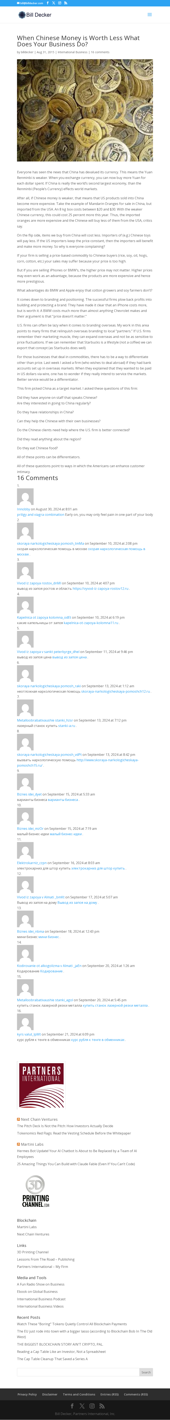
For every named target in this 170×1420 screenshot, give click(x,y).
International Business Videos (40, 1306)
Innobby (23, 509)
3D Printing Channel (33, 1252)
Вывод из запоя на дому (77, 902)
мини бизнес (48, 937)
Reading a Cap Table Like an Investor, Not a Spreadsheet (61, 1351)
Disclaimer (49, 1394)
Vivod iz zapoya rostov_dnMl (39, 583)
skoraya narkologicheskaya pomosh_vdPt (49, 754)
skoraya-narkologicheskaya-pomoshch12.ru (115, 691)
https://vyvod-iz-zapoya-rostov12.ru (100, 588)
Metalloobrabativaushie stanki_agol (45, 1000)
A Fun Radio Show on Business (40, 1284)
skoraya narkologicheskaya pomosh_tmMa (50, 543)
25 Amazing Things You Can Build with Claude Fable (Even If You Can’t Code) (76, 1164)
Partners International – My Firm (42, 1266)
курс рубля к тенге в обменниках (97, 1039)
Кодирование (51, 971)
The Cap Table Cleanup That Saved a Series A (52, 1359)
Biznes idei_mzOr (30, 828)
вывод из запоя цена (69, 657)
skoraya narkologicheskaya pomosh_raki (49, 686)
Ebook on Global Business (37, 1291)
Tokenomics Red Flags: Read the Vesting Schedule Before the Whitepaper (74, 1133)
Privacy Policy (27, 1394)
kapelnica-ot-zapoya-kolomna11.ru (91, 623)
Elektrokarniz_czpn (32, 863)
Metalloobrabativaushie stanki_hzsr (45, 720)
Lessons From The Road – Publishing (46, 1259)
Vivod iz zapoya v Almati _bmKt (40, 897)
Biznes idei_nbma (30, 931)
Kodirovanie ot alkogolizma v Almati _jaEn (49, 965)
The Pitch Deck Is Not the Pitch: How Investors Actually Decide (65, 1126)
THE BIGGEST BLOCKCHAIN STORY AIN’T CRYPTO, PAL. (60, 1344)
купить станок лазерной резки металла (115, 1005)
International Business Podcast (41, 1299)
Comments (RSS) (136, 1394)
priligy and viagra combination (40, 514)
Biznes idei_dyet (29, 794)
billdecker (27, 52)
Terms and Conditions (79, 1394)
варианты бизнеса (63, 799)
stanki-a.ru (67, 725)
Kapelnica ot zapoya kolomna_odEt (44, 617)
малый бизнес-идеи (66, 834)
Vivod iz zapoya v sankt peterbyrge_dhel (48, 651)
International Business (72, 52)
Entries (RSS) (110, 1394)
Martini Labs (32, 1144)
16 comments (100, 52)
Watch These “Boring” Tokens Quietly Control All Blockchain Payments (72, 1324)
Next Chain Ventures (39, 1119)
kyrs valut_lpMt (29, 1034)
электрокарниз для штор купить (98, 868)
